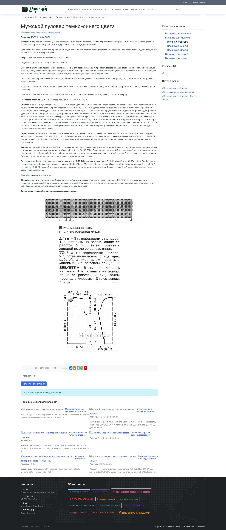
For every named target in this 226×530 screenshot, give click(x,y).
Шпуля (64, 368)
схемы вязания (111, 505)
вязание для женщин (132, 492)
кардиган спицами (106, 499)
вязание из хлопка (135, 505)
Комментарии (29, 376)
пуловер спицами (82, 498)
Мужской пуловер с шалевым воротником (75, 410)
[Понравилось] (24, 368)
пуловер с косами (79, 492)
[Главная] (21, 17)
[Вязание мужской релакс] (175, 88)
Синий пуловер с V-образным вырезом (140, 433)
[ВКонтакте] (70, 368)
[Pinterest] (85, 368)
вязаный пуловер (129, 499)
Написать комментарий (33, 384)
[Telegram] (78, 368)
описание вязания (103, 512)
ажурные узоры (78, 512)
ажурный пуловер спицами (83, 505)
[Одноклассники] (74, 368)
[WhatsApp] (81, 368)
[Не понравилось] (29, 368)
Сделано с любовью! (31, 526)
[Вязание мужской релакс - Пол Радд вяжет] (183, 98)
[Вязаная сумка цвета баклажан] (178, 92)
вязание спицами (135, 512)
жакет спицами (101, 492)
